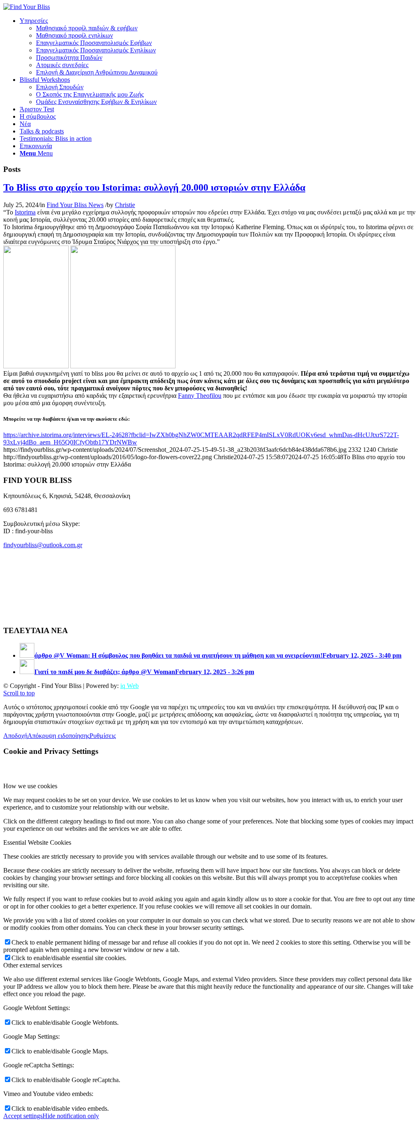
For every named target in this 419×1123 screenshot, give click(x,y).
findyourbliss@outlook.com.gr (42, 544)
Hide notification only (71, 1115)
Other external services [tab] (32, 965)
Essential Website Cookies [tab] (37, 842)
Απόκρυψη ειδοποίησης (58, 735)
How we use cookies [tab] (30, 785)
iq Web (129, 685)
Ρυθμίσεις (103, 735)
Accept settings (23, 1115)
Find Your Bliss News (75, 204)
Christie (125, 204)
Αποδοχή (15, 735)
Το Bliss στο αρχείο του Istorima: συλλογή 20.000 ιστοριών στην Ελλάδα (154, 187)
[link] (25, 212)
